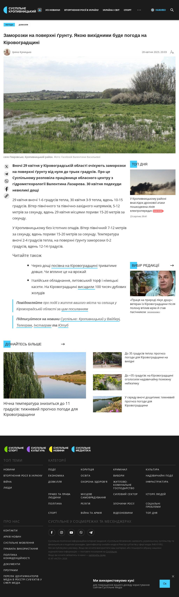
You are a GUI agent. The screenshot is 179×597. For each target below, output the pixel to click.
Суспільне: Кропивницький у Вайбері (90, 319)
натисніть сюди (97, 555)
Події (52, 469)
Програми (10, 570)
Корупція (87, 469)
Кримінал (120, 469)
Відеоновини (123, 512)
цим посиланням (74, 309)
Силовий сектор (125, 494)
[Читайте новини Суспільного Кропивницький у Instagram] (61, 532)
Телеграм (24, 325)
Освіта (85, 475)
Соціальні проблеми (153, 505)
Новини (9, 469)
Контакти (10, 530)
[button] (6, 167)
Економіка (56, 475)
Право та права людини (59, 495)
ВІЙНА (7, 481)
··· (139, 10)
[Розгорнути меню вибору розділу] (40, 10)
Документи (11, 564)
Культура (152, 469)
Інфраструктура (157, 481)
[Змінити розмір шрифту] (172, 52)
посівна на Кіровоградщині (74, 265)
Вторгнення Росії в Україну (81, 10)
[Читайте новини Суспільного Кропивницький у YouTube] (71, 532)
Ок (164, 583)
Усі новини (52, 10)
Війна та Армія (91, 512)
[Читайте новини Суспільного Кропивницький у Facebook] (51, 532)
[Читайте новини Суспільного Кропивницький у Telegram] (90, 532)
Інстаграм (42, 325)
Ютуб (63, 325)
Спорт (127, 10)
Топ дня (151, 512)
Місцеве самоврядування (93, 495)
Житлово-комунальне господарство (123, 485)
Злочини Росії (123, 503)
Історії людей (156, 494)
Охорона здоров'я (94, 481)
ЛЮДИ (7, 487)
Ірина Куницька (21, 52)
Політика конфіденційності (16, 556)
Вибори (118, 475)
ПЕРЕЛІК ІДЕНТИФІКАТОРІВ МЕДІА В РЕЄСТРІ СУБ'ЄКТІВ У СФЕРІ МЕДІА (22, 579)
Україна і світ (111, 10)
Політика (55, 503)
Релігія (85, 503)
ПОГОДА (9, 24)
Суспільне (111, 551)
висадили (86, 286)
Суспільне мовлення (18, 542)
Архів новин (12, 536)
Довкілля (23, 24)
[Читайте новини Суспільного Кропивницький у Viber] (81, 532)
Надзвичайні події (159, 475)
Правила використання (20, 548)
